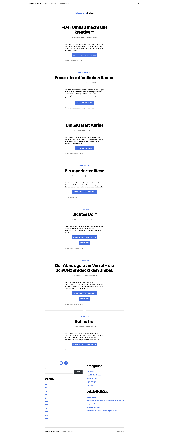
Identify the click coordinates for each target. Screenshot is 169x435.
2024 (46, 384)
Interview (75, 60)
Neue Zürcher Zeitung (84, 72)
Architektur (70, 60)
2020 (46, 398)
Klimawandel (76, 153)
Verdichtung (80, 248)
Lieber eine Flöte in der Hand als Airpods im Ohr (101, 411)
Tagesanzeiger (84, 260)
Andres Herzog (80, 37)
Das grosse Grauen (92, 404)
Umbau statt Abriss (84, 125)
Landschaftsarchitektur (78, 108)
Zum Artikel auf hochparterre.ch (84, 55)
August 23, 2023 (92, 82)
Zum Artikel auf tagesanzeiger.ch (84, 191)
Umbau (80, 60)
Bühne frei (84, 321)
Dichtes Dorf (84, 214)
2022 (46, 391)
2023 (46, 388)
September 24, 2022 (92, 176)
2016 (46, 411)
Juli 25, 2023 (92, 130)
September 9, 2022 (92, 275)
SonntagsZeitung (84, 165)
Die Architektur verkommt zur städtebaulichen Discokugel (105, 400)
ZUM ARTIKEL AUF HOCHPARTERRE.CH (84, 344)
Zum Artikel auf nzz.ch (84, 102)
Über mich (89, 385)
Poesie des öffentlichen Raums (84, 77)
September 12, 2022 (92, 219)
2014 (46, 418)
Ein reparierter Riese (84, 170)
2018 (46, 405)
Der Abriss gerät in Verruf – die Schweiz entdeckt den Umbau (84, 268)
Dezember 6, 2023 (92, 37)
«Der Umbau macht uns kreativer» (84, 30)
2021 (46, 395)
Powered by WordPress (67, 431)
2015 (46, 415)
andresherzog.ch (35, 3)
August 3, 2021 (92, 326)
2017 (46, 408)
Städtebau (87, 108)
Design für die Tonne (93, 407)
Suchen (46, 368)
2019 (46, 401)
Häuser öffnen (91, 397)
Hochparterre (84, 22)
